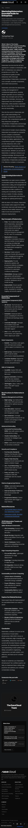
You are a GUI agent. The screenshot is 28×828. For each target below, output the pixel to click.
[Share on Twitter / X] (13, 823)
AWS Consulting (5, 796)
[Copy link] (24, 823)
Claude (20, 680)
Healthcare (17, 798)
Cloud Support (5, 798)
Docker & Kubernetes (6, 787)
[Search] (17, 2)
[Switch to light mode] (21, 2)
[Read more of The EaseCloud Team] (3, 32)
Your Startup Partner (6, 784)
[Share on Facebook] (20, 823)
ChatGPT (6, 680)
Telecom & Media (19, 793)
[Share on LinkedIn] (17, 823)
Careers (3, 806)
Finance (17, 796)
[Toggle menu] (25, 2)
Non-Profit (17, 791)
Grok (5, 683)
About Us (4, 804)
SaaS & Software (19, 784)
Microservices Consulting (7, 793)
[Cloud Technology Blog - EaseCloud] (7, 2)
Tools (3, 814)
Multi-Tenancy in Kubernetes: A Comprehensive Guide (14, 169)
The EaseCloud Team (8, 36)
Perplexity (13, 680)
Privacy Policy (4, 822)
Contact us (4, 811)
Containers (7, 7)
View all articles (7, 749)
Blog (3, 7)
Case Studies (5, 809)
